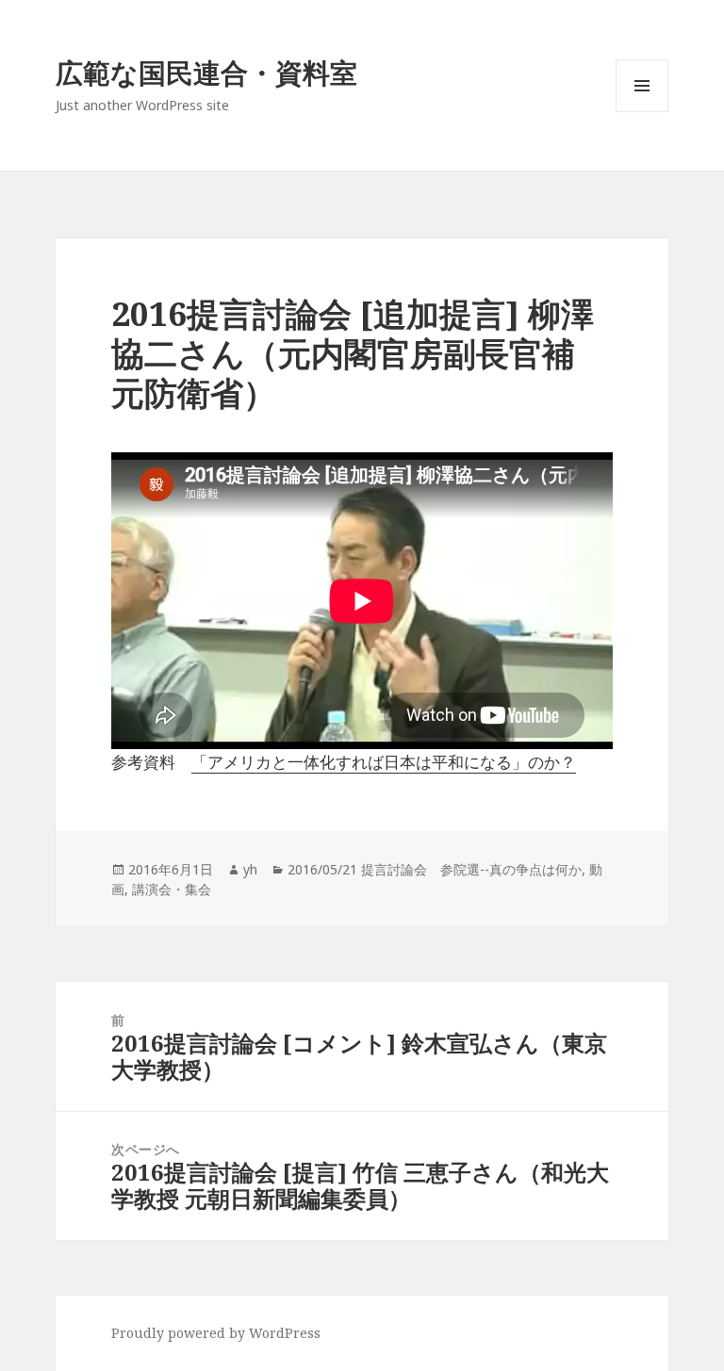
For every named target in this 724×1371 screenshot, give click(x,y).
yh (250, 869)
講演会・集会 (171, 889)
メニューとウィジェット (642, 111)
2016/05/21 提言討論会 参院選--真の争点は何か (435, 869)
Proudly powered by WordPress (216, 1333)
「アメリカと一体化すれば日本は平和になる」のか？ (383, 762)
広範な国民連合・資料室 (206, 72)
